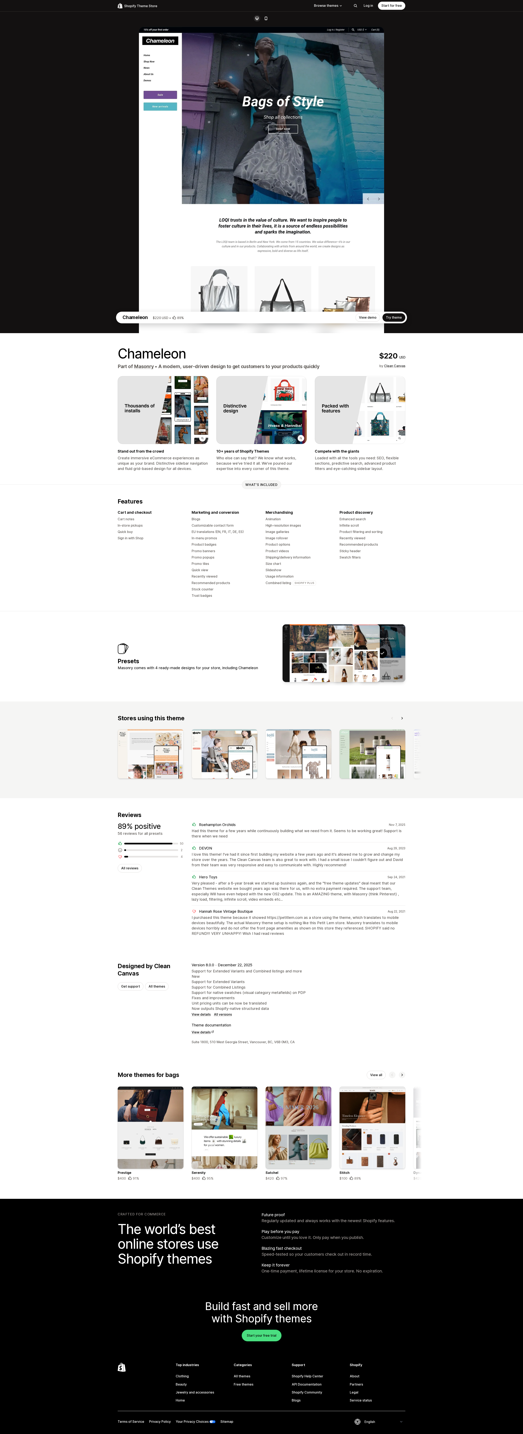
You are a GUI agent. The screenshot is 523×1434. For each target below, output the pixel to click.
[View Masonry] (357, 653)
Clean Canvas (394, 366)
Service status (361, 1400)
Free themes (243, 1384)
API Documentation (307, 1384)
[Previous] (392, 718)
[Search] (355, 5)
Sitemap (226, 1421)
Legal (354, 1392)
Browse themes (326, 5)
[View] (150, 754)
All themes (157, 986)
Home (180, 1400)
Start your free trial (261, 1335)
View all (376, 1075)
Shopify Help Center (307, 1376)
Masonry (144, 366)
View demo (368, 317)
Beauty (181, 1384)
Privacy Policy (160, 1421)
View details (201, 1014)
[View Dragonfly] (331, 653)
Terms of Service (131, 1421)
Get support (130, 986)
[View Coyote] (306, 653)
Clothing (182, 1376)
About (354, 1376)
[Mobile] (266, 18)
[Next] (402, 718)
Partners (356, 1384)
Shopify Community (307, 1392)
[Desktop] (257, 18)
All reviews (129, 868)
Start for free (391, 5)
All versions (223, 1014)
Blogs (296, 1400)
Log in (368, 5)
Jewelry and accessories (195, 1392)
